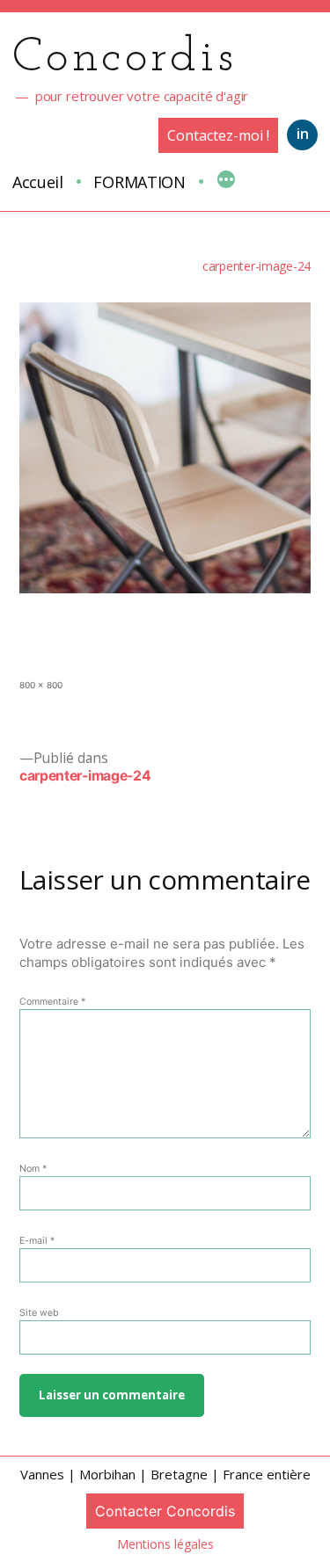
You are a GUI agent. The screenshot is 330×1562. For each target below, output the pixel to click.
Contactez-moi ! (218, 135)
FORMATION (139, 182)
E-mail (37, 1240)
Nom (33, 1168)
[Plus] (226, 181)
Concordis (125, 58)
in (303, 133)
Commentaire (52, 1001)
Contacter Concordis (165, 1511)
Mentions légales (165, 1544)
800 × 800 (40, 684)
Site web (39, 1313)
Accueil (37, 182)
